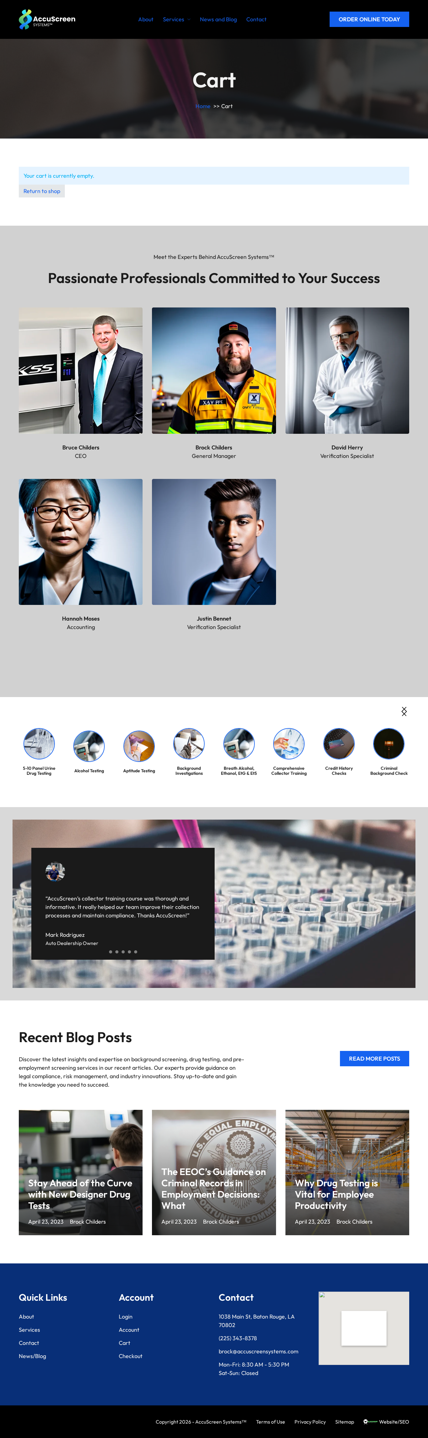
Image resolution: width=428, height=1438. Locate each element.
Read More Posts (374, 1058)
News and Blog (218, 19)
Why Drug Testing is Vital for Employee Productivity (336, 1194)
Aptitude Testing (139, 771)
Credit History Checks (339, 770)
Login (126, 1316)
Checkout (131, 1356)
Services (173, 19)
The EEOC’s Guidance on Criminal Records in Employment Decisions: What (213, 1188)
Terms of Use (270, 1422)
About (146, 19)
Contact (256, 19)
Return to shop (41, 191)
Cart (124, 1342)
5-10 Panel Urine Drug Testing (39, 770)
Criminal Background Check (389, 770)
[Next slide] (404, 711)
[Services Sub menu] (189, 19)
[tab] (110, 951)
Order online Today (369, 19)
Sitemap (344, 1422)
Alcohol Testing (89, 771)
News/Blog (32, 1356)
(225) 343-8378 (238, 1338)
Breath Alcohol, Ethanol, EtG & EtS (239, 770)
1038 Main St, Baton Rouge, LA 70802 (257, 1321)
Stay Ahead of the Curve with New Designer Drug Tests (80, 1194)
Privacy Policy (310, 1422)
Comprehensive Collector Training (289, 770)
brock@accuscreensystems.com (258, 1351)
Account (129, 1329)
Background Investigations (189, 770)
